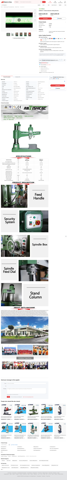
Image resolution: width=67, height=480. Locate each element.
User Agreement (39, 476)
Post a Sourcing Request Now (28, 396)
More (2, 469)
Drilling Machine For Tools (6, 467)
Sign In (40, 72)
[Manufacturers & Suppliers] (6, 2)
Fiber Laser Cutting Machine (54, 448)
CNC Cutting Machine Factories (25, 465)
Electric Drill (8, 460)
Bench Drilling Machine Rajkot (43, 460)
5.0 (53, 78)
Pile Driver (3, 460)
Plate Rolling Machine (37, 450)
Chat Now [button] (60, 18)
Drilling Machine (3, 448)
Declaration (43, 476)
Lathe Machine (19, 446)
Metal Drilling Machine (15, 467)
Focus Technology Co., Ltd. (27, 476)
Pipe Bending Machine (20, 448)
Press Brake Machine (53, 450)
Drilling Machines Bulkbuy (34, 467)
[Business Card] (64, 81)
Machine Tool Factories (5, 465)
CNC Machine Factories (14, 465)
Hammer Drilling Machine (33, 460)
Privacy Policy (48, 476)
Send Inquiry (45, 18)
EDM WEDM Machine (4, 450)
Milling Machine (36, 446)
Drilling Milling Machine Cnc (24, 467)
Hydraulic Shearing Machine (21, 450)
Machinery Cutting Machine (36, 465)
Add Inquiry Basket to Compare (19, 38)
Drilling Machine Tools (54, 465)
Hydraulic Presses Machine (38, 448)
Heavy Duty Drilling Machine (23, 460)
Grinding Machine (52, 446)
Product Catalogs (15, 444)
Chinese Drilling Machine (45, 465)
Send (8, 396)
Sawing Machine (3, 446)
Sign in (65, 2)
